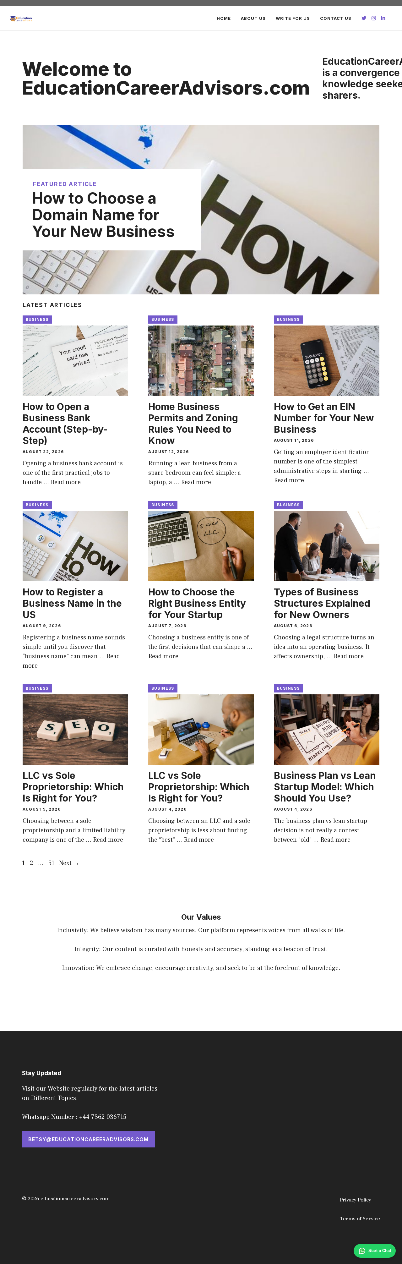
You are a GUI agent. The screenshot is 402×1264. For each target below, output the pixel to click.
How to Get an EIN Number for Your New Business (324, 418)
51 (52, 863)
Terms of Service (360, 1218)
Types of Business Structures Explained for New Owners (322, 603)
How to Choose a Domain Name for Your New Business (103, 215)
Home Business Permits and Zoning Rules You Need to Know (193, 423)
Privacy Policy (355, 1199)
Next (69, 863)
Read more (66, 482)
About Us (253, 18)
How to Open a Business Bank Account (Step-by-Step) (65, 423)
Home (224, 18)
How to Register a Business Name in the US (72, 603)
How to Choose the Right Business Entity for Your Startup (197, 603)
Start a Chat (379, 1250)
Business (37, 319)
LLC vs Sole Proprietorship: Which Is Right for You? (73, 787)
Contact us (335, 18)
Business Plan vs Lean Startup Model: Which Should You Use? (325, 787)
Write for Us (293, 18)
